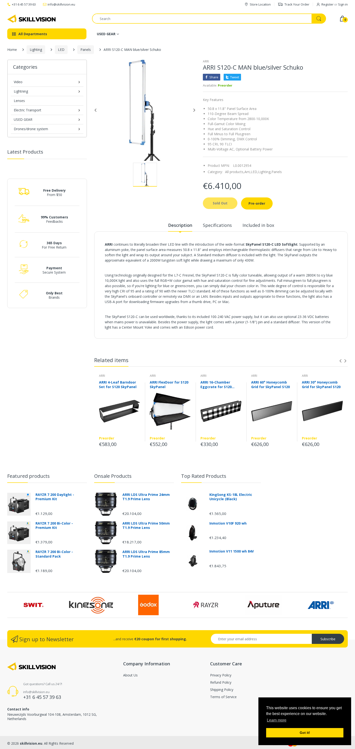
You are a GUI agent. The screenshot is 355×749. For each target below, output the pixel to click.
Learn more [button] (276, 720)
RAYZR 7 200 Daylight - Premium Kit (55, 497)
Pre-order (256, 203)
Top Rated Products (203, 476)
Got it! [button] (305, 733)
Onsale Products (113, 476)
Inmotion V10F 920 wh (228, 523)
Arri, (247, 171)
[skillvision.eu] (31, 19)
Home (12, 49)
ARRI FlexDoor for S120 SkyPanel (169, 384)
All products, (234, 171)
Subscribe (327, 639)
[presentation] (340, 360)
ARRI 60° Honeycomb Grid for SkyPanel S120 (270, 384)
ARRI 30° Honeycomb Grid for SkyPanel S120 (321, 384)
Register (327, 4)
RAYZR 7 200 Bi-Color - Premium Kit (54, 525)
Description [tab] (180, 225)
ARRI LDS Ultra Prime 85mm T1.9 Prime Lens (146, 554)
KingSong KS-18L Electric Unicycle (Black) (230, 497)
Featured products (28, 476)
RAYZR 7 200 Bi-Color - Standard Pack (54, 554)
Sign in (343, 4)
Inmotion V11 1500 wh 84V (231, 551)
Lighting (36, 49)
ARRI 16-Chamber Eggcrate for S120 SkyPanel (216, 384)
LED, (254, 171)
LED (61, 49)
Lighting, (264, 171)
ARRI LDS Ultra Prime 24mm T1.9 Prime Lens (146, 497)
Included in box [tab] (258, 225)
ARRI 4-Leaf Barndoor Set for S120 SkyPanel (117, 384)
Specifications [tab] (217, 225)
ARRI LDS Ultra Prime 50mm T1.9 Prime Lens (146, 525)
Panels (85, 49)
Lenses (19, 100)
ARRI (206, 61)
